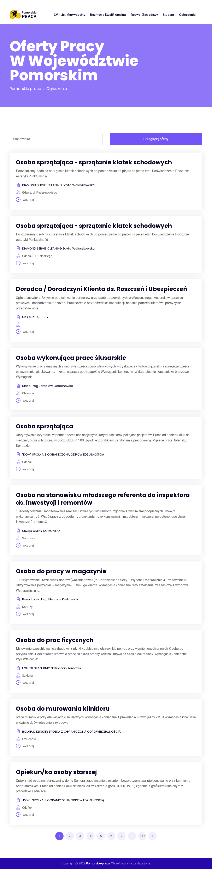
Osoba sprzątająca (44, 426)
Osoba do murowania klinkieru (63, 709)
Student (168, 15)
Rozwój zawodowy (144, 15)
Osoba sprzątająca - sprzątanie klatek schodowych (94, 162)
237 (142, 836)
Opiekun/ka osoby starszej (56, 772)
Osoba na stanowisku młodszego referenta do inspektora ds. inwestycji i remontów (103, 499)
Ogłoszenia (187, 15)
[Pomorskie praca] (23, 14)
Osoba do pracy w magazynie (61, 571)
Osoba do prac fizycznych (55, 640)
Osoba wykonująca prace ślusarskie (71, 358)
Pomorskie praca (25, 88)
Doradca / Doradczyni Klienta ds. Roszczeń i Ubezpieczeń (101, 289)
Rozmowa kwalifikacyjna (108, 15)
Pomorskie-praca (98, 863)
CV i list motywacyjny (69, 15)
